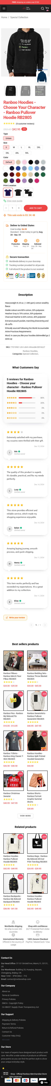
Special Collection (19, 17)
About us (6, 991)
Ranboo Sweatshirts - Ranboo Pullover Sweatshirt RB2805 (36, 716)
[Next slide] (45, 52)
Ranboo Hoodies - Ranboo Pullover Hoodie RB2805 (11, 859)
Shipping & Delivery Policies (14, 1020)
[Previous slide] (5, 52)
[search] (42, 8)
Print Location (9, 185)
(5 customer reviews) (25, 124)
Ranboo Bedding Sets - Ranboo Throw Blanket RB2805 (37, 676)
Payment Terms (9, 1024)
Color (5, 157)
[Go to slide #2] (25, 91)
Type (5, 134)
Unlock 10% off (5, 1073)
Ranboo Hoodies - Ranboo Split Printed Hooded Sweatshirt (36, 756)
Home (4, 17)
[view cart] (47, 8)
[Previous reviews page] (31, 625)
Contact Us (7, 1032)
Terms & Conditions (10, 995)
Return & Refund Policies (13, 1028)
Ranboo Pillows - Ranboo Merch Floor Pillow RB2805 (12, 676)
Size (5, 143)
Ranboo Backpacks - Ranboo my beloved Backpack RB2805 (12, 899)
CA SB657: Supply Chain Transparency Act (20, 1007)
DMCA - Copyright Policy (12, 1003)
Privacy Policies (9, 999)
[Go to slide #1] (11, 91)
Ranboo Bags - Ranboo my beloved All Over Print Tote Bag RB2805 (37, 859)
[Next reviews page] (45, 625)
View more (25, 816)
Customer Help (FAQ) (11, 1036)
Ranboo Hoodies (30, 351)
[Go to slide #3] (40, 91)
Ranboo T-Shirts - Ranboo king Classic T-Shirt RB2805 (13, 756)
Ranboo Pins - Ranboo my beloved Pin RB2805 (13, 716)
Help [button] (46, 1082)
